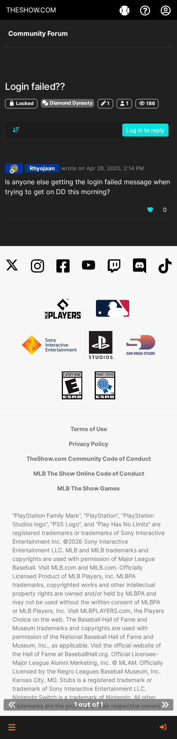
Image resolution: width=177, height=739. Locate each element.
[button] (11, 727)
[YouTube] (88, 266)
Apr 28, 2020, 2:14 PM (115, 168)
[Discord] (139, 266)
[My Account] (166, 10)
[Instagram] (37, 266)
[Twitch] (114, 266)
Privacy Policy (88, 443)
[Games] (125, 10)
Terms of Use (88, 428)
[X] (12, 266)
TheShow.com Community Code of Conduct (88, 458)
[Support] (146, 10)
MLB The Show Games (88, 488)
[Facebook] (63, 266)
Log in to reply (145, 130)
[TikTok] (165, 266)
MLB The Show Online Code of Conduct (88, 473)
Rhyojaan (42, 168)
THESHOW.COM (31, 10)
